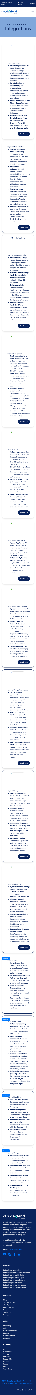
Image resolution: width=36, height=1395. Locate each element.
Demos (6, 1315)
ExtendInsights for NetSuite (13, 1275)
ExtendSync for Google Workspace (16, 1273)
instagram (9, 1254)
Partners (6, 1356)
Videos (5, 1310)
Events (5, 1366)
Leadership (7, 1359)
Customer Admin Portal (6, 3)
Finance (6, 1333)
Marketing (7, 1326)
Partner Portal (20, 3)
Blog (5, 1300)
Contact (6, 1354)
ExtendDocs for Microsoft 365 (14, 1287)
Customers (7, 1351)
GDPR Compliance (9, 1381)
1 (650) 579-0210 (15, 1249)
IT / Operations (9, 1336)
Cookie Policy (22, 1381)
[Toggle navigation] (32, 12)
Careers (6, 1361)
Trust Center (8, 1369)
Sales (5, 1328)
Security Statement (26, 1383)
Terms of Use (12, 1383)
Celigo (25, 1240)
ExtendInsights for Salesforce (14, 1280)
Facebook (14, 1254)
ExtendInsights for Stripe (12, 1283)
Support (32, 3)
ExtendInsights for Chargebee (14, 1285)
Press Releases (8, 1307)
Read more (24, 134)
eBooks (6, 1305)
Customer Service (10, 1331)
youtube (4, 1254)
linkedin (19, 1254)
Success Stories (9, 1302)
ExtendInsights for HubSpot (13, 1278)
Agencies (6, 1338)
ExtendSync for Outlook (12, 1270)
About (5, 1349)
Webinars (6, 1312)
